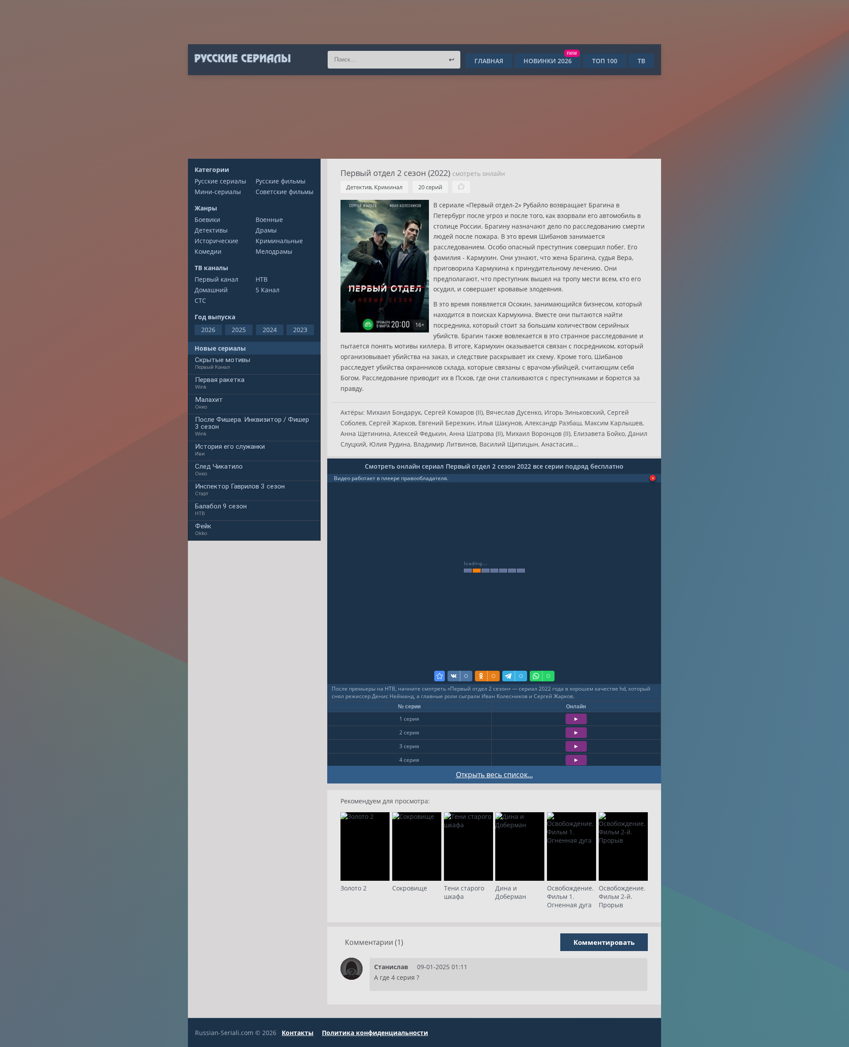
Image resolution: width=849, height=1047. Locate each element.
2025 (239, 329)
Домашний (211, 290)
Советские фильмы (285, 191)
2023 (300, 329)
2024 (270, 329)
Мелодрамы (274, 251)
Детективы (211, 230)
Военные (269, 219)
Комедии (208, 251)
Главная (488, 61)
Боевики (207, 219)
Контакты (298, 1032)
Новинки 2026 (550, 61)
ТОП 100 (604, 61)
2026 (208, 329)
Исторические (216, 241)
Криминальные (279, 241)
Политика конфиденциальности (375, 1032)
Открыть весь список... (494, 775)
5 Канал (267, 290)
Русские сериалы (220, 181)
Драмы (266, 230)
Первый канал (216, 279)
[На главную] (242, 58)
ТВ (641, 61)
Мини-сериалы (218, 191)
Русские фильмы (281, 181)
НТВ (262, 279)
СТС (200, 300)
